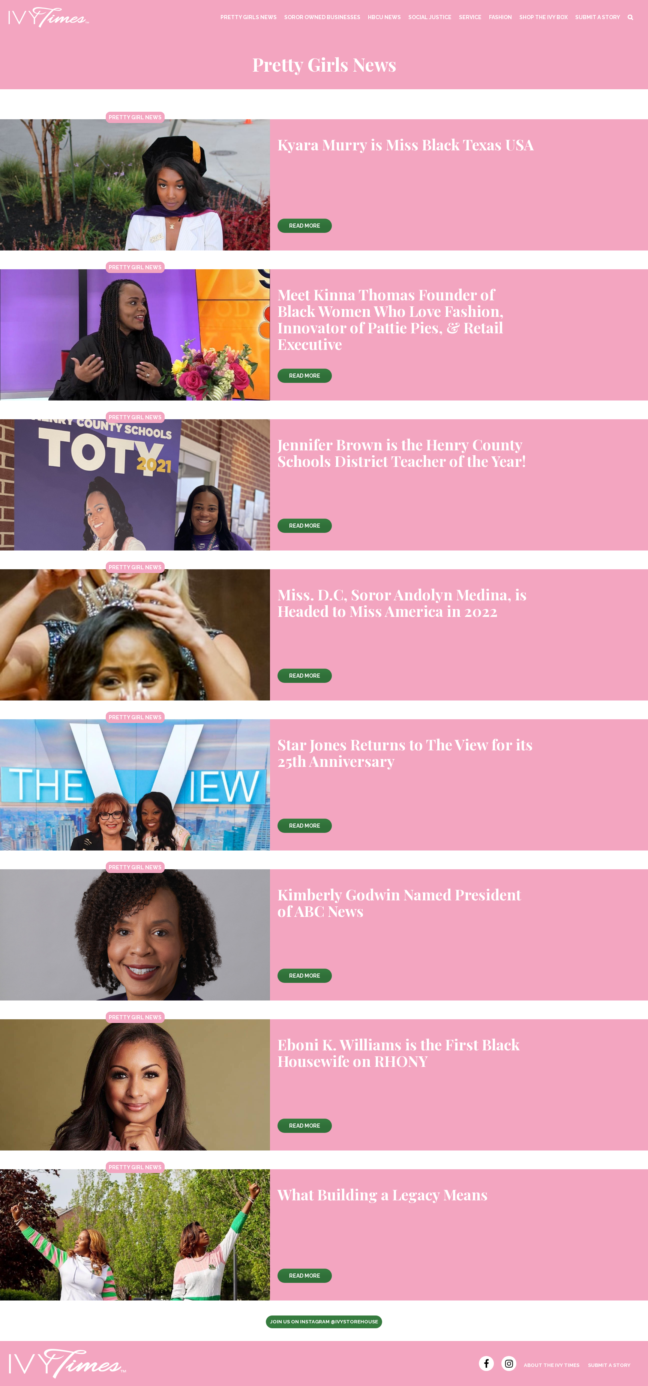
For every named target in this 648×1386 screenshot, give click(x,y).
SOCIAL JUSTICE (430, 17)
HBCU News (384, 17)
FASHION (500, 17)
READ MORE (304, 226)
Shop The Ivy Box (543, 17)
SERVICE (470, 17)
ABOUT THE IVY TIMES (551, 1365)
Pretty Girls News (248, 17)
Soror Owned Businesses (322, 17)
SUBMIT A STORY (597, 17)
